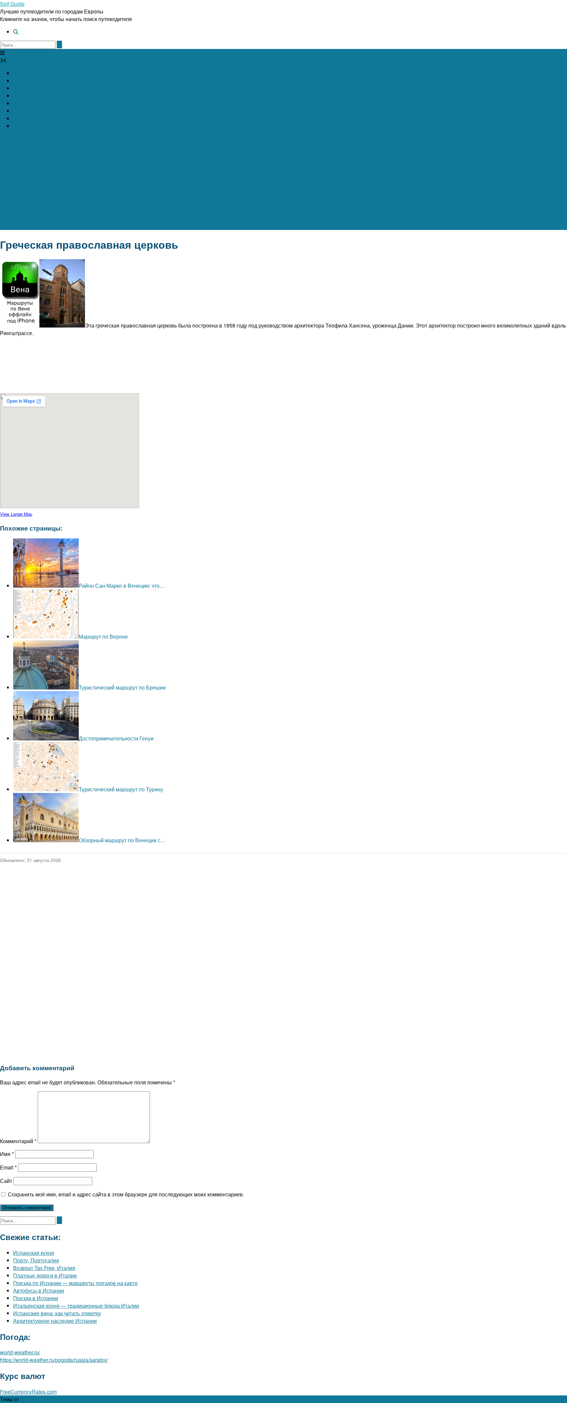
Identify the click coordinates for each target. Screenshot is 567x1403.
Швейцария (27, 118)
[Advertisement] (283, 184)
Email (8, 1167)
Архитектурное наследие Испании (55, 1320)
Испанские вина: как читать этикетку (57, 1313)
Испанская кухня (33, 1252)
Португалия (27, 126)
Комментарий (18, 1141)
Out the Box (34, 1399)
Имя (7, 1154)
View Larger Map (16, 514)
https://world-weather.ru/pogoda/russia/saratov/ (54, 1360)
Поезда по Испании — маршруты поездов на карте (75, 1283)
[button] (2, 53)
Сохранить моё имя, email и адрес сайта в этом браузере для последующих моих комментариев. (126, 1194)
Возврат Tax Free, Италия (44, 1268)
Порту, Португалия (36, 1260)
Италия (22, 96)
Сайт (6, 1181)
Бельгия (23, 80)
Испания (23, 88)
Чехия (20, 111)
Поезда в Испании (35, 1298)
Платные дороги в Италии (45, 1275)
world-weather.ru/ (20, 1352)
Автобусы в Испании (38, 1290)
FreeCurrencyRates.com (28, 1391)
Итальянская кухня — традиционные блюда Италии (76, 1305)
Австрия (23, 73)
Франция (24, 103)
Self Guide (12, 4)
